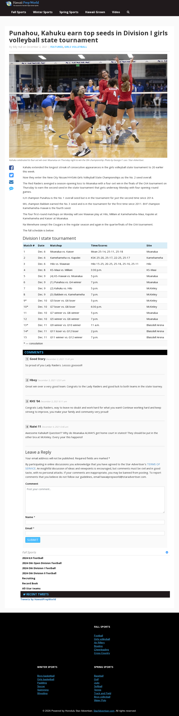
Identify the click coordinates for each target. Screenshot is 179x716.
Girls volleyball (75, 46)
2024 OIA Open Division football (42, 563)
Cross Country (102, 653)
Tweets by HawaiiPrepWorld (38, 599)
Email (28, 528)
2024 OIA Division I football (39, 568)
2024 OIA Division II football (39, 573)
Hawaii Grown (95, 12)
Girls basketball (45, 679)
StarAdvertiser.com (104, 710)
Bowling (98, 646)
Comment (31, 483)
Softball (98, 686)
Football (98, 635)
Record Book (30, 583)
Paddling (42, 682)
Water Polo (100, 700)
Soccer (41, 686)
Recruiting (28, 578)
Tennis (97, 689)
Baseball (98, 675)
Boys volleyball (102, 696)
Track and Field (102, 693)
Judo (96, 682)
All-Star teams (31, 588)
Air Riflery (99, 642)
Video (116, 12)
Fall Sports (29, 552)
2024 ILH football (32, 558)
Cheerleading (101, 649)
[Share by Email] (11, 182)
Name (29, 517)
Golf (96, 679)
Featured (56, 46)
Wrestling (42, 693)
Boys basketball (46, 675)
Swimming (43, 689)
